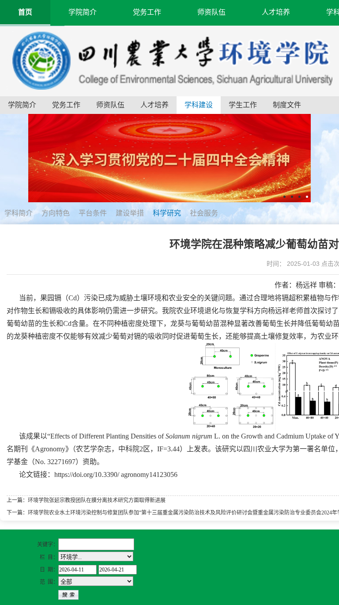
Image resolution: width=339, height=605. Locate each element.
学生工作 (243, 105)
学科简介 (18, 213)
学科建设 (199, 105)
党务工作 (147, 12)
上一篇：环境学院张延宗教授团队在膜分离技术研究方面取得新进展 (86, 500)
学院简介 (82, 12)
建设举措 (130, 213)
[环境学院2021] (169, 60)
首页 (25, 12)
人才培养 (276, 12)
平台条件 (93, 213)
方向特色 (55, 213)
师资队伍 (211, 12)
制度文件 (287, 105)
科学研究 (167, 213)
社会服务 (204, 213)
